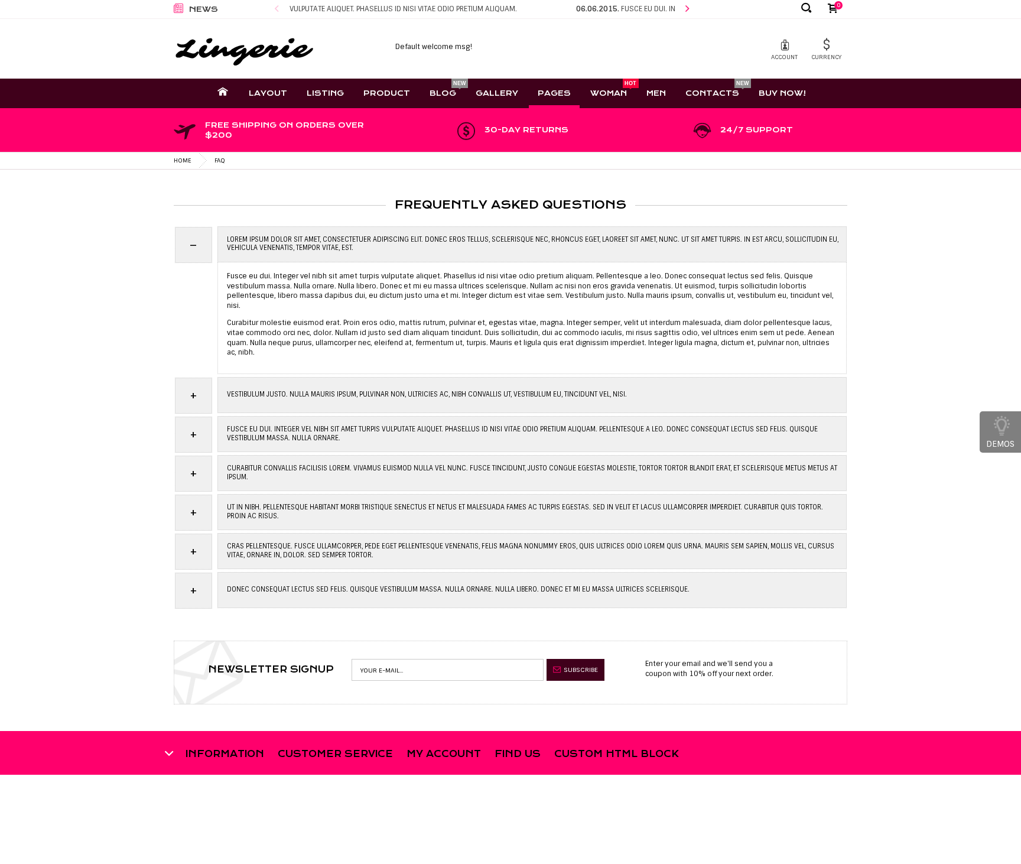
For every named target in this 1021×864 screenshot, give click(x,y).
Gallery (497, 93)
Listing (325, 93)
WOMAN (608, 93)
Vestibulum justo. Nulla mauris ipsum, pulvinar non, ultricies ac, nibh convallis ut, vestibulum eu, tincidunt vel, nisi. (422, 395)
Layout (268, 93)
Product (386, 93)
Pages (554, 93)
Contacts (712, 93)
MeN (656, 93)
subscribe (581, 669)
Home (182, 160)
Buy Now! (782, 93)
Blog (443, 93)
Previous (276, 9)
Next (686, 9)
